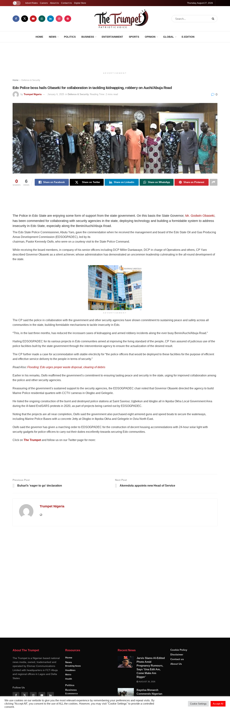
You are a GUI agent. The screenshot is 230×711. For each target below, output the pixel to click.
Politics (70, 36)
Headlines (70, 670)
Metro (68, 674)
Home (39, 36)
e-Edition (188, 36)
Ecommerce (71, 693)
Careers (44, 3)
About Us (54, 3)
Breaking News (73, 666)
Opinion (150, 36)
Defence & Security (30, 80)
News (52, 36)
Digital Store (80, 3)
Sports (134, 36)
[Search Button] (213, 18)
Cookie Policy (178, 649)
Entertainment (112, 36)
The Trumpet (32, 440)
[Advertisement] (115, 56)
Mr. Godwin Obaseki (199, 215)
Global (168, 36)
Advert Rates (31, 3)
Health (68, 679)
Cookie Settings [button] (198, 703)
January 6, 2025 (55, 94)
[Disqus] (115, 580)
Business (87, 36)
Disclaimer (176, 654)
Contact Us (66, 3)
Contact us (177, 659)
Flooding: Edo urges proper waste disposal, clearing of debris (66, 367)
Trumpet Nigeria (33, 94)
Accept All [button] (218, 703)
